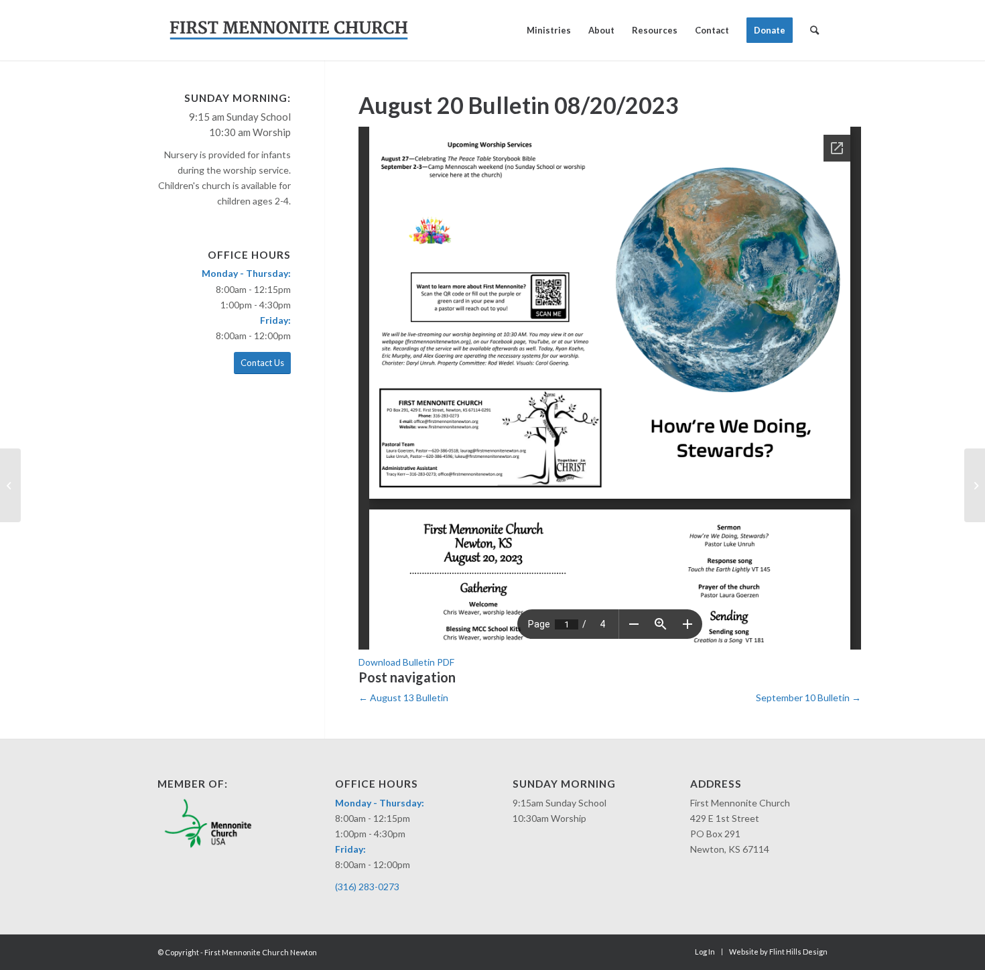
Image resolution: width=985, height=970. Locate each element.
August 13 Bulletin (403, 697)
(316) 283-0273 (367, 886)
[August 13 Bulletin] (10, 485)
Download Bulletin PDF (406, 662)
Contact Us (262, 362)
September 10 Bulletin (808, 697)
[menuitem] (549, 30)
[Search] (814, 30)
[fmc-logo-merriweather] (288, 30)
